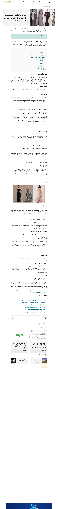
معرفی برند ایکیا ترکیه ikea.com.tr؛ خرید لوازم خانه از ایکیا (35, 307)
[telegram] (37, 323)
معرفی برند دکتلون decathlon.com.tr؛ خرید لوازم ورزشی (35, 309)
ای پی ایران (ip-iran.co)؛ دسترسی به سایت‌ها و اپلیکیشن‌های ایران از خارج (20, 345)
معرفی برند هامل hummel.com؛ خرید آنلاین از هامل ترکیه (34, 312)
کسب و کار (13, 318)
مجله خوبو (38, 292)
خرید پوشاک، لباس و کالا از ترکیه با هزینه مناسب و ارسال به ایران (33, 299)
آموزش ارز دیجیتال (29, 336)
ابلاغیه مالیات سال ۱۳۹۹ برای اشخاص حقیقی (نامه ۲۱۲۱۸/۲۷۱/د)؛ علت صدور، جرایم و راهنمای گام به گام (39, 345)
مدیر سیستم (44, 350)
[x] (39, 323)
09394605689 (20, 35)
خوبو (50, 1)
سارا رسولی (24, 11)
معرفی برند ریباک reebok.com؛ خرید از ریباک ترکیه (36, 311)
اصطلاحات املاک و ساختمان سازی (37, 360)
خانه (54, 6)
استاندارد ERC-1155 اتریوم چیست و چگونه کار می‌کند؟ (22, 360)
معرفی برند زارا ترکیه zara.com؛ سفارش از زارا (37, 304)
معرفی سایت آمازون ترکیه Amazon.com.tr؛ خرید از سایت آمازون (33, 302)
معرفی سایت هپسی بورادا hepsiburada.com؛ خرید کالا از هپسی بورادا (32, 305)
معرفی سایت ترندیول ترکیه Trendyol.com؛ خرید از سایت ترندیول (33, 300)
